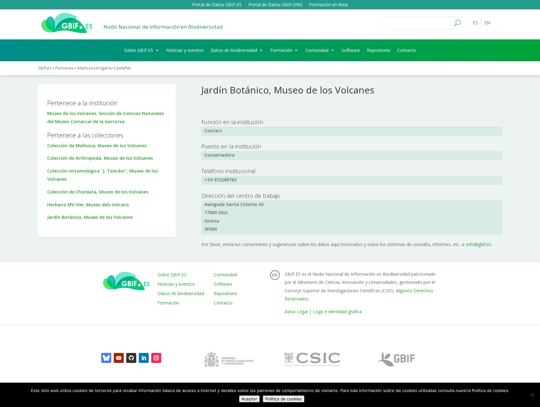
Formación (281, 50)
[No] (532, 395)
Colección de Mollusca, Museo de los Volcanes (97, 145)
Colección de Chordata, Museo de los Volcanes (97, 192)
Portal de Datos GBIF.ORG (275, 5)
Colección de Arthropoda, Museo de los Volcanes (100, 158)
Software (351, 50)
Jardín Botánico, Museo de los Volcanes (90, 217)
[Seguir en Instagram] (156, 358)
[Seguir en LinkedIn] (144, 358)
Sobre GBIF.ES (138, 50)
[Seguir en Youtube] (119, 358)
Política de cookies (283, 398)
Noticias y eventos (185, 50)
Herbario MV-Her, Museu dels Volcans (88, 205)
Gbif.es (45, 68)
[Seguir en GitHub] (131, 358)
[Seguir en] (106, 358)
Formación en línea (328, 5)
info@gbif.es (478, 244)
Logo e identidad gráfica (337, 311)
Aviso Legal (296, 311)
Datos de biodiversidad (234, 50)
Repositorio (378, 50)
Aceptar (249, 398)
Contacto (406, 50)
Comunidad (316, 50)
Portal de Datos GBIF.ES (217, 5)
